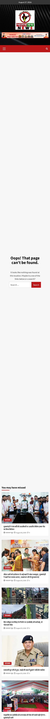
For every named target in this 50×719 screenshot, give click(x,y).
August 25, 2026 (21, 628)
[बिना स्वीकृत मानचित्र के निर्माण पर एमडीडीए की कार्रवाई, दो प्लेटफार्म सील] (25, 603)
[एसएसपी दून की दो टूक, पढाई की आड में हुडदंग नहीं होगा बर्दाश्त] (25, 651)
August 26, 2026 (21, 533)
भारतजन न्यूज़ (9, 533)
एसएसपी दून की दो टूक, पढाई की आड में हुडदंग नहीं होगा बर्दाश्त (24, 670)
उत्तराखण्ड (7, 520)
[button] (4, 48)
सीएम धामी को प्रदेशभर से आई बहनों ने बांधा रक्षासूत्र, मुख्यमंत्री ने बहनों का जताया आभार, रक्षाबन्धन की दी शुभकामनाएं (25, 576)
